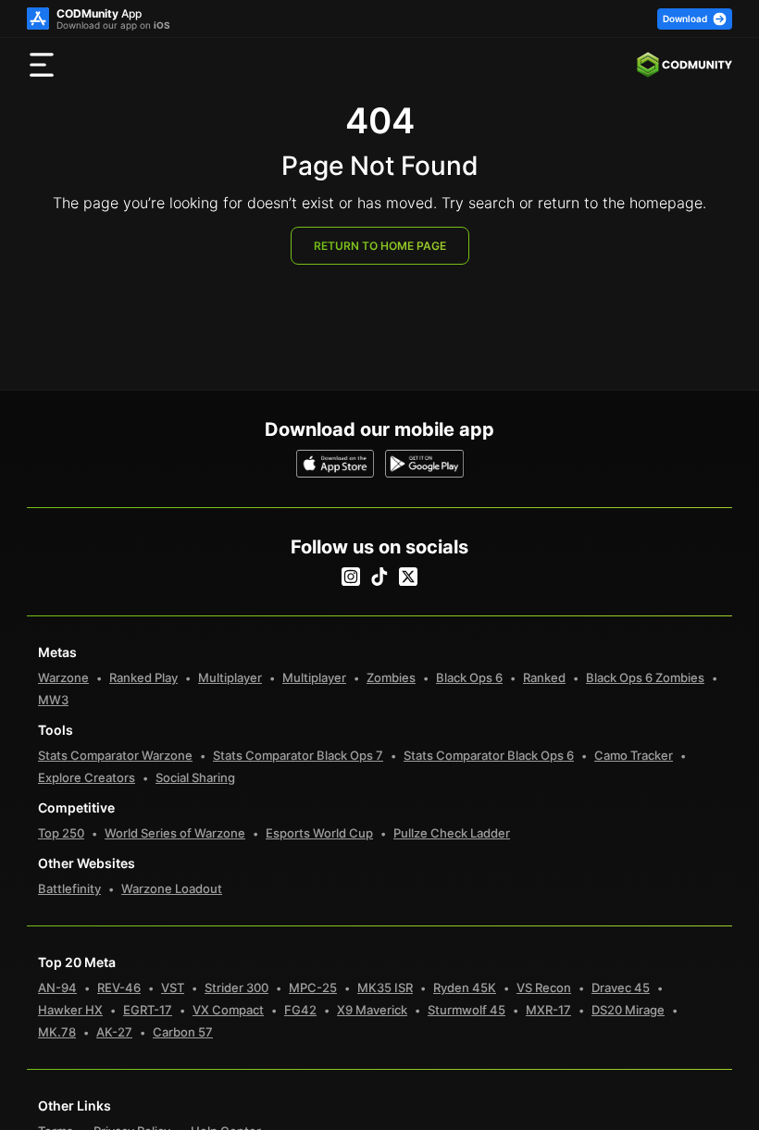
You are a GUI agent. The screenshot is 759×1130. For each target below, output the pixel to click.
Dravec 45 (620, 987)
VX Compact (228, 1009)
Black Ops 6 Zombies (645, 677)
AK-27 (114, 1031)
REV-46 (119, 987)
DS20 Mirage (628, 1009)
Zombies (391, 677)
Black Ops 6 (469, 677)
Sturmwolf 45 (466, 1009)
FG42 (300, 1009)
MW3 (53, 699)
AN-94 (57, 987)
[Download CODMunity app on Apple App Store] (335, 464)
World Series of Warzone (175, 833)
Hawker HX (70, 1009)
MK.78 (57, 1031)
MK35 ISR (385, 987)
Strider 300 (236, 987)
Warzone (63, 677)
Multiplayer (230, 677)
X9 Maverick (372, 1009)
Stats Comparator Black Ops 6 (489, 755)
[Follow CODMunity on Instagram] (351, 576)
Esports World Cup (319, 833)
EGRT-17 (147, 1009)
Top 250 (61, 833)
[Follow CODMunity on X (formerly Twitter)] (408, 576)
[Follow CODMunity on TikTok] (379, 576)
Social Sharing (195, 777)
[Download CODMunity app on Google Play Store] (424, 464)
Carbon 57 (183, 1031)
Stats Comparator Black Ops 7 (298, 755)
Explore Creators (86, 777)
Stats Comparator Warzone (115, 755)
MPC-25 (313, 987)
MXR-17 (548, 1009)
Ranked (544, 677)
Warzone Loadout (171, 888)
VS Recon (543, 987)
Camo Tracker (633, 755)
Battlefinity (69, 888)
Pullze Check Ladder (451, 833)
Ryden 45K (464, 987)
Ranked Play (143, 677)
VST (172, 987)
